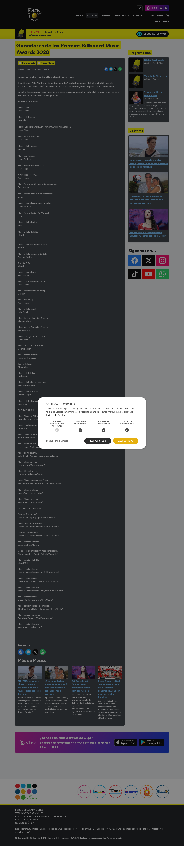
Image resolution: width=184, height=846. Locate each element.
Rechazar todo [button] (97, 440)
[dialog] (92, 423)
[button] (57, 440)
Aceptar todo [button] (125, 440)
